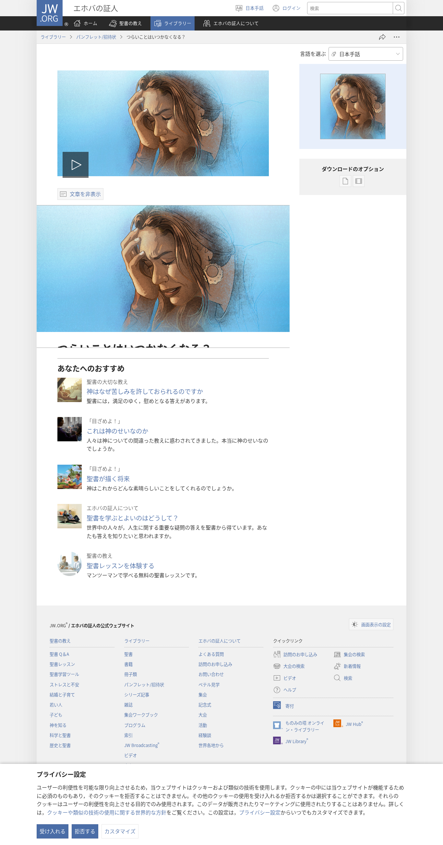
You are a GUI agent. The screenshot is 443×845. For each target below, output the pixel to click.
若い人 (56, 705)
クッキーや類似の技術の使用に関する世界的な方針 (106, 812)
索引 (128, 735)
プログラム (134, 725)
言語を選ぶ (313, 53)
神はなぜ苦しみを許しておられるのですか (145, 391)
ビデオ (130, 755)
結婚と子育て (62, 695)
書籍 (128, 664)
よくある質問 (211, 654)
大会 (202, 715)
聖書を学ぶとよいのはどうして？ (133, 517)
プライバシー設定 (260, 812)
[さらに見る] (396, 37)
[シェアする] (382, 37)
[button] (125, 23)
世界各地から (211, 745)
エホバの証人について (219, 641)
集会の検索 (349, 654)
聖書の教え (60, 641)
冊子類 (130, 674)
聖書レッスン (62, 664)
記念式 (204, 705)
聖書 (128, 654)
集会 (202, 695)
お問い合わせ (211, 674)
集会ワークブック (141, 715)
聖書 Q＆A (59, 654)
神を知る (58, 725)
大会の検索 (289, 666)
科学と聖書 (60, 735)
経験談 (204, 735)
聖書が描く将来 (108, 478)
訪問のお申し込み (215, 664)
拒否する (85, 831)
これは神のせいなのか (117, 430)
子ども (56, 715)
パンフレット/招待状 (96, 37)
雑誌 (128, 705)
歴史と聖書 (60, 745)
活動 (202, 725)
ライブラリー (53, 37)
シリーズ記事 (136, 695)
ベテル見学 (209, 684)
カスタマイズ (120, 831)
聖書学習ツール (64, 674)
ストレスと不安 (64, 684)
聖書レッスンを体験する (120, 565)
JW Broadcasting (141, 745)
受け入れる (53, 831)
